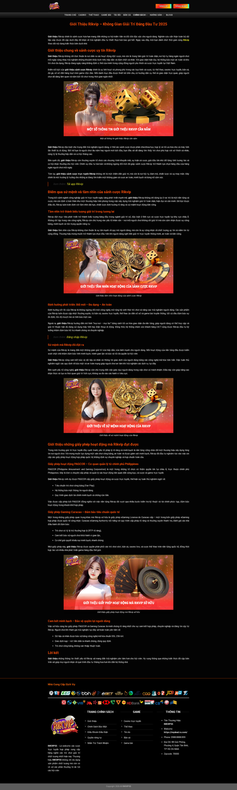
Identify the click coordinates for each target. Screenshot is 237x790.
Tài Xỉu (117, 15)
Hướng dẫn (156, 15)
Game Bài (106, 15)
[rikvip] (59, 6)
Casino (82, 15)
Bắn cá (127, 15)
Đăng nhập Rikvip (77, 337)
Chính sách (139, 15)
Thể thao (94, 15)
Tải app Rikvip (75, 184)
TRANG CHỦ (70, 15)
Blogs (169, 15)
